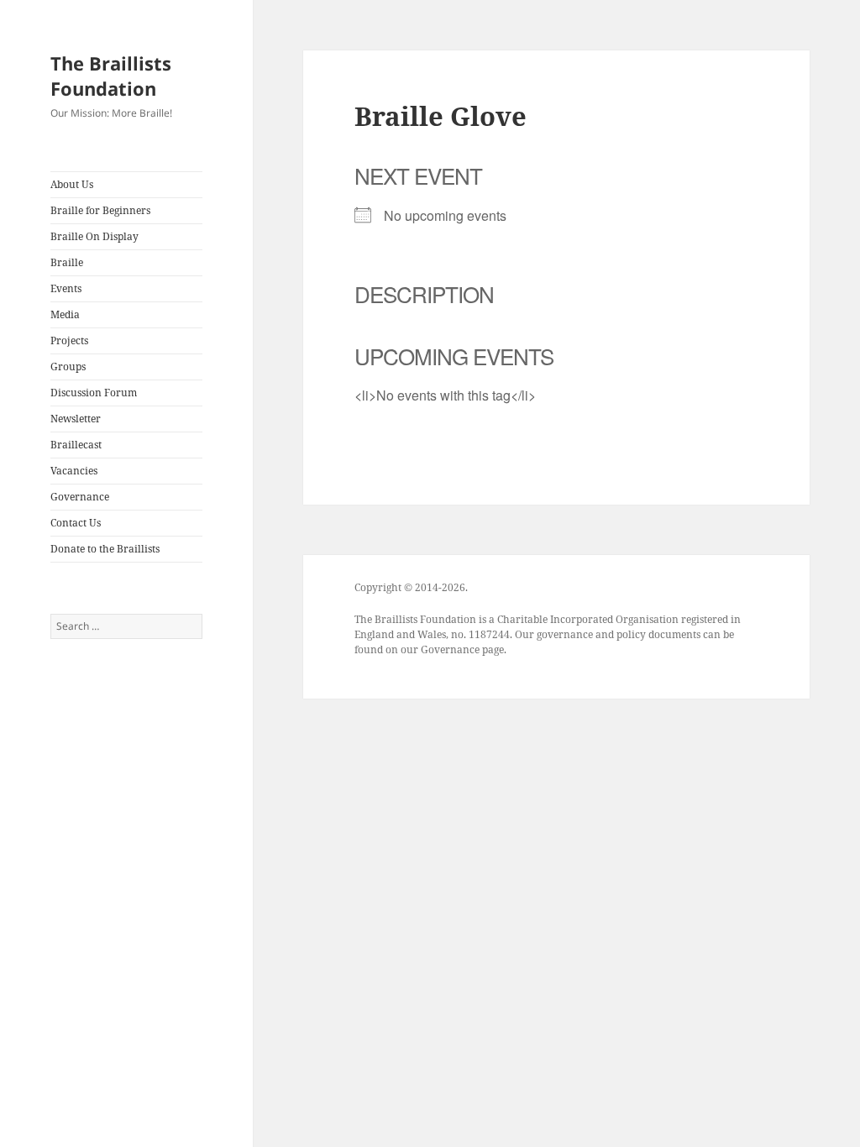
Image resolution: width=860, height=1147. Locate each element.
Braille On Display (94, 236)
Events (65, 288)
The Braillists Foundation (110, 75)
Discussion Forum (93, 392)
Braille (66, 262)
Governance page (462, 649)
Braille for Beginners (100, 210)
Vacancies (73, 471)
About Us (71, 184)
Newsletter (75, 418)
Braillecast (76, 444)
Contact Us (75, 523)
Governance (79, 497)
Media (65, 314)
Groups (68, 366)
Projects (69, 340)
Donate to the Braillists (105, 549)
